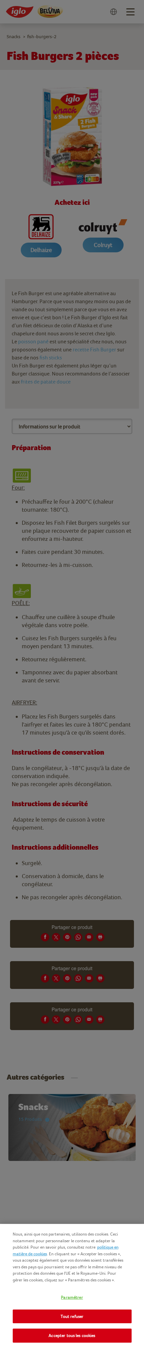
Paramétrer (72, 1297)
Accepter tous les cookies (72, 1335)
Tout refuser (72, 1316)
